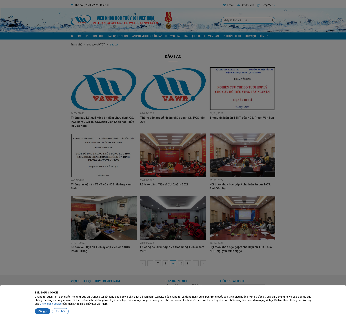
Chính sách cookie (51, 303)
